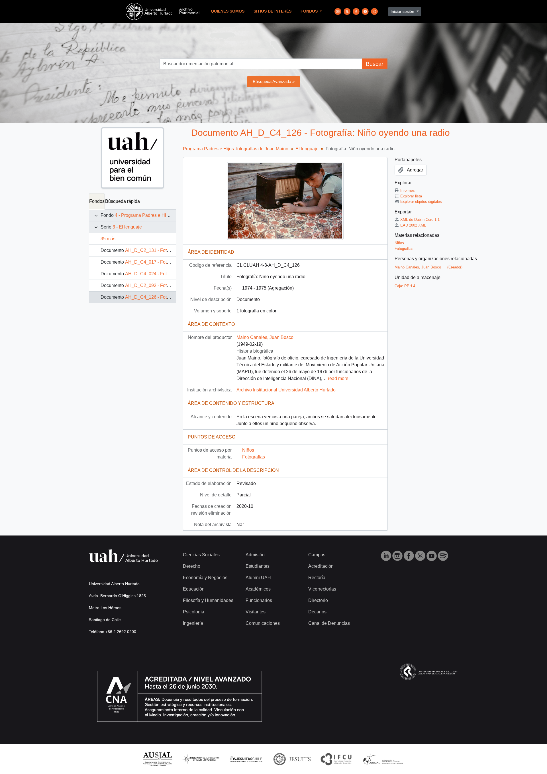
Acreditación (321, 566)
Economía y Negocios (205, 577)
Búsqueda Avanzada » (274, 81)
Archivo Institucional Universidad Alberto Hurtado (286, 389)
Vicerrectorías (322, 589)
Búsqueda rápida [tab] (122, 201)
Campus (316, 554)
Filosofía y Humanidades (208, 600)
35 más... (110, 238)
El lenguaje (307, 148)
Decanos (317, 611)
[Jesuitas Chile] (246, 758)
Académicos (258, 589)
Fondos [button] (310, 11)
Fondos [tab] (97, 201)
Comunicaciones (263, 623)
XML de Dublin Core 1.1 (420, 219)
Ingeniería (193, 623)
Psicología (193, 611)
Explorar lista (411, 196)
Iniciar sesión (403, 11)
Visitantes (256, 611)
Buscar (374, 64)
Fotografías (253, 456)
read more (338, 378)
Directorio (318, 600)
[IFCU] (336, 758)
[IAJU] (200, 758)
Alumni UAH (258, 577)
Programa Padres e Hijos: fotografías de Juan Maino (235, 148)
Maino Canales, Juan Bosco (264, 337)
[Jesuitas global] (292, 758)
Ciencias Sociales (201, 554)
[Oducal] (384, 758)
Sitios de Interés (272, 11)
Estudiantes (258, 566)
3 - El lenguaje (127, 227)
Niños (248, 450)
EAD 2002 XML (413, 225)
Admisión (255, 554)
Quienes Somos (227, 11)
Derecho (191, 566)
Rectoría (316, 577)
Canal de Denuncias (329, 623)
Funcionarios (259, 600)
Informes (407, 190)
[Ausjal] (157, 758)
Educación (194, 589)
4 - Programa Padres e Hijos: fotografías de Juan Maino (170, 215)
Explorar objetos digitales (421, 201)
